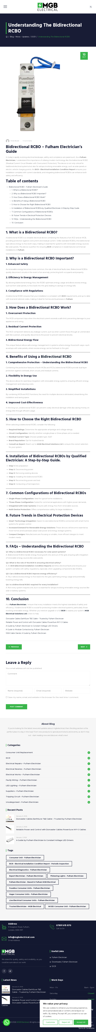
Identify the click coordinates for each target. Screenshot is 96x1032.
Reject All (66, 1022)
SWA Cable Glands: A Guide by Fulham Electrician (26, 633)
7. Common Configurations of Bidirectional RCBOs (32, 212)
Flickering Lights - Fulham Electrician (66, 876)
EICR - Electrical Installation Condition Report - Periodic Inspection (39, 864)
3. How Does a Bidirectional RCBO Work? (28, 197)
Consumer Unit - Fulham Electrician (25, 858)
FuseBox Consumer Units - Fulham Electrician (29, 888)
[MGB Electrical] (48, 6)
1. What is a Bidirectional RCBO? (25, 190)
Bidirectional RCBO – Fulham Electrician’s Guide (28, 187)
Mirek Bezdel (15, 141)
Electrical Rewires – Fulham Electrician (23, 769)
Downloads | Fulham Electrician (65, 962)
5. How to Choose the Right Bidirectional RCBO (31, 204)
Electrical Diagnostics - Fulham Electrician (28, 870)
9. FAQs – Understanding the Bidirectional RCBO (31, 219)
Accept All (81, 1022)
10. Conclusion (17, 223)
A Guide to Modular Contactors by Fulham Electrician (27, 629)
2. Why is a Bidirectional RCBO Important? (29, 194)
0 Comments (27, 141)
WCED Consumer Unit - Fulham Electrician (67, 906)
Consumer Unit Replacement (19, 752)
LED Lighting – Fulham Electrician (21, 785)
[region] (65, 1013)
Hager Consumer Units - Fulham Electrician (28, 894)
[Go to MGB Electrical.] (6, 37)
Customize (50, 1022)
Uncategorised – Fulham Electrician (22, 802)
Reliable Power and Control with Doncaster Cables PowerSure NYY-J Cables (37, 622)
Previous (15, 647)
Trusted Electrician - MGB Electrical (25, 906)
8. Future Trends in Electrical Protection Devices (31, 215)
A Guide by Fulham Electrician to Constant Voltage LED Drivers (32, 626)
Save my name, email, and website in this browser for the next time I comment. (43, 697)
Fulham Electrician (18, 604)
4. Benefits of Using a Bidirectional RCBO (28, 201)
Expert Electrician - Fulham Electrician (26, 876)
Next (83, 647)
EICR (63, 611)
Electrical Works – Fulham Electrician (23, 774)
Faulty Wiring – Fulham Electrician (21, 780)
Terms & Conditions (86, 1028)
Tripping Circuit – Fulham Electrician (22, 796)
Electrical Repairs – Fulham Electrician (23, 763)
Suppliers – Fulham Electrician (20, 791)
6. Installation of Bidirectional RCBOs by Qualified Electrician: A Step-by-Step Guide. (45, 208)
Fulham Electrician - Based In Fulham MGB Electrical (32, 882)
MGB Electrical (23, 1022)
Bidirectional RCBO (56, 356)
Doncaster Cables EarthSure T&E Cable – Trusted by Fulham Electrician (35, 619)
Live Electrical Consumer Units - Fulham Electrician (32, 900)
